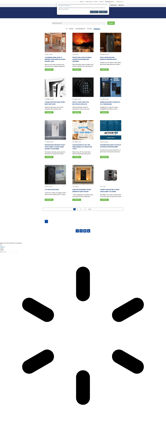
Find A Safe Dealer (115, 226)
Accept (94, 11)
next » (89, 209)
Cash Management (80, 28)
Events (95, 1)
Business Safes (103, 224)
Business (71, 28)
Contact (101, 1)
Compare (2, 247)
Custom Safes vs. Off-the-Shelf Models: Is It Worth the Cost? (82, 147)
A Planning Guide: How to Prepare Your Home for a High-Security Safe (55, 59)
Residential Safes (104, 226)
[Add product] (1, 245)
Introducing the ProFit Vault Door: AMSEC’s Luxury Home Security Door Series (55, 147)
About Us (121, 5)
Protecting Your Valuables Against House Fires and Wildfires (81, 59)
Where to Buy (89, 1)
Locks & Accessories (105, 228)
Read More (49, 69)
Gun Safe (89, 28)
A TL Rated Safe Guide (52, 189)
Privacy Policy (67, 5)
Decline (103, 11)
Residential (97, 28)
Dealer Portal (114, 233)
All (66, 28)
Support (82, 1)
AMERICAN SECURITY (79, 240)
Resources (114, 5)
